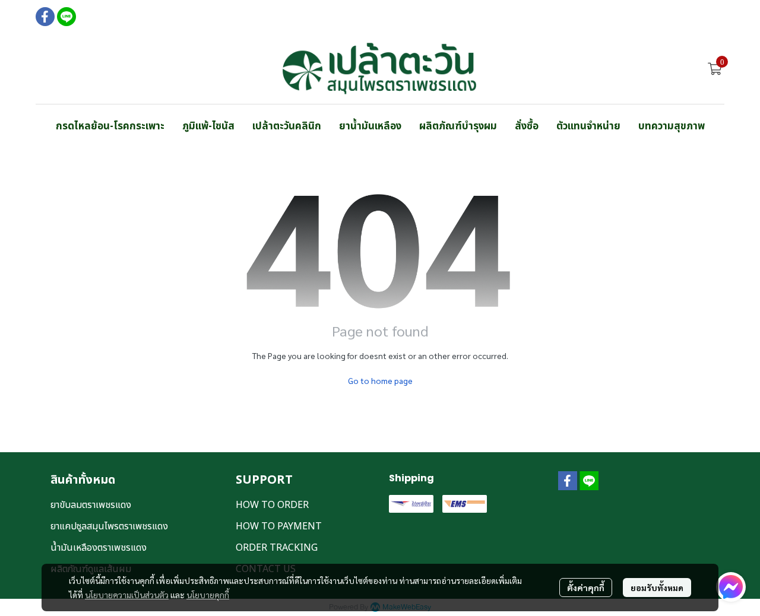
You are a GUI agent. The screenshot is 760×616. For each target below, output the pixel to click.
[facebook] (45, 16)
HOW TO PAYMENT (279, 526)
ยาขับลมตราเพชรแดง (90, 505)
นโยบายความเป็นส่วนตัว (127, 594)
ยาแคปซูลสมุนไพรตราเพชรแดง (109, 526)
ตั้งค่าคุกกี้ (585, 587)
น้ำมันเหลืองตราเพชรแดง (98, 548)
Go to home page (380, 380)
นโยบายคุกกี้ (207, 594)
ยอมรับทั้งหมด (657, 587)
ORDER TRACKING (277, 548)
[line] (66, 16)
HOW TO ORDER (272, 505)
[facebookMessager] (731, 587)
